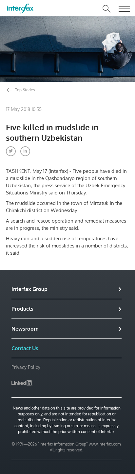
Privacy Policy (25, 367)
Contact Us (24, 348)
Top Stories (24, 89)
